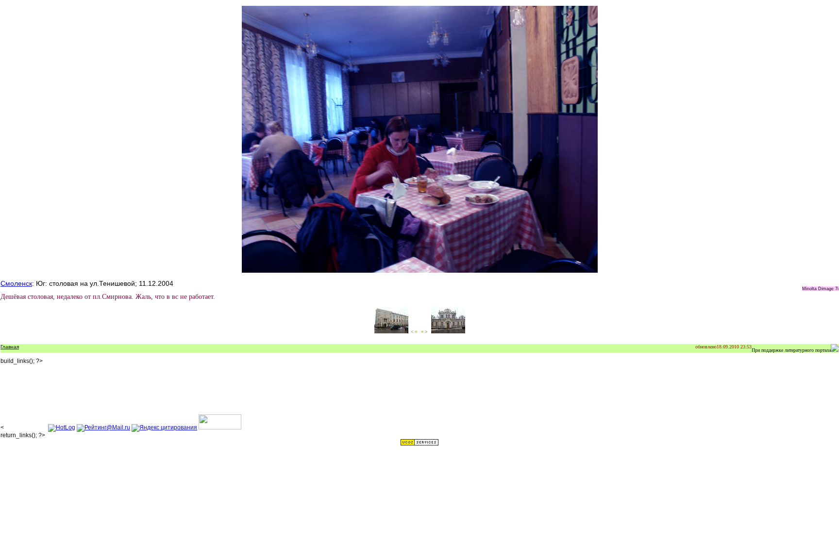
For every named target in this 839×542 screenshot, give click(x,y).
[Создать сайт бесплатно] (419, 444)
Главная (9, 346)
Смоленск (16, 283)
